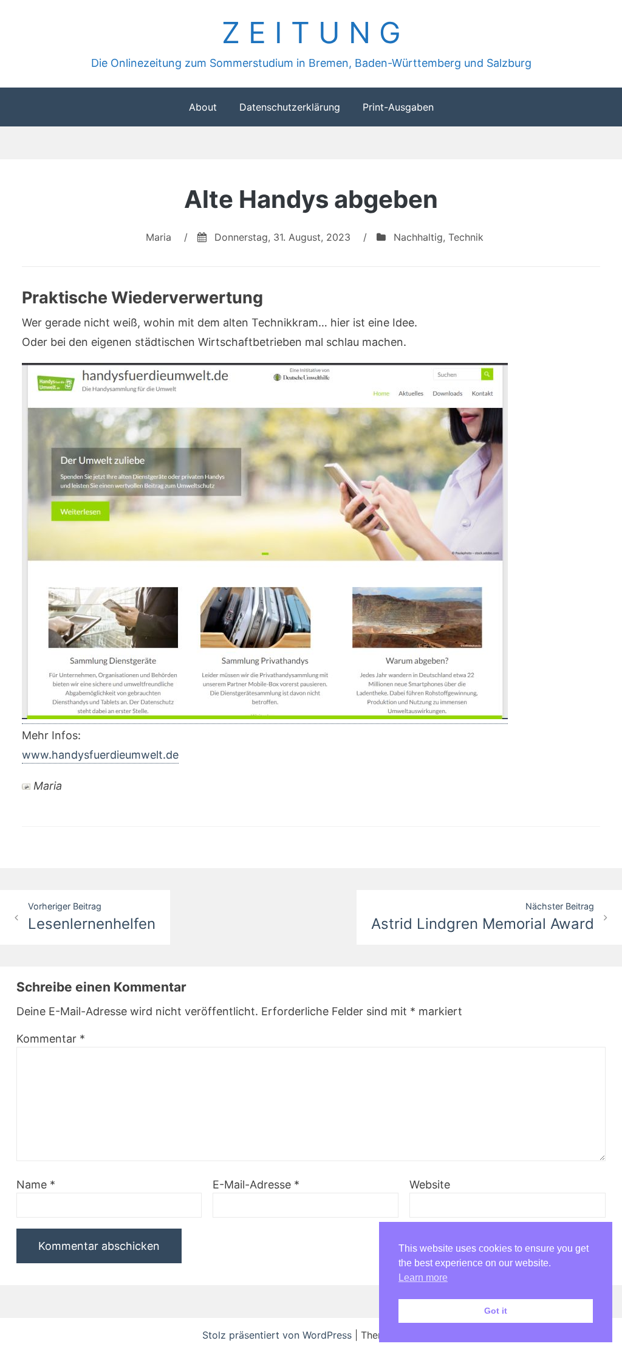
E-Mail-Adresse (256, 1184)
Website (429, 1184)
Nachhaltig (418, 237)
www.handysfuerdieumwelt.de (100, 754)
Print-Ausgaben (398, 107)
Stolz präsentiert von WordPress (278, 1335)
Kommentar (50, 1038)
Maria (158, 237)
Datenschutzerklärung (289, 107)
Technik (466, 237)
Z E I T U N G (311, 32)
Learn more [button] (423, 1277)
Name (35, 1184)
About (203, 107)
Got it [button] (495, 1311)
